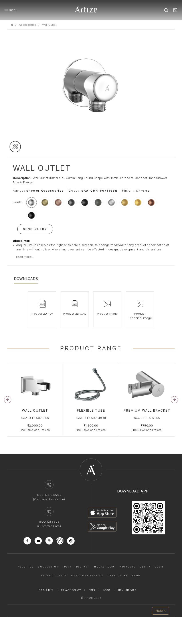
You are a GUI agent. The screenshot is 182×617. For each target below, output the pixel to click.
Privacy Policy (71, 590)
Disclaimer (46, 590)
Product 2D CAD (74, 313)
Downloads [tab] (26, 278)
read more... (25, 256)
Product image (107, 313)
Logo (106, 590)
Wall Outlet (49, 24)
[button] (174, 399)
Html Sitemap (127, 590)
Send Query (35, 229)
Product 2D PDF (42, 313)
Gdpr (92, 590)
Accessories (27, 24)
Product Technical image (140, 316)
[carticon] (175, 10)
